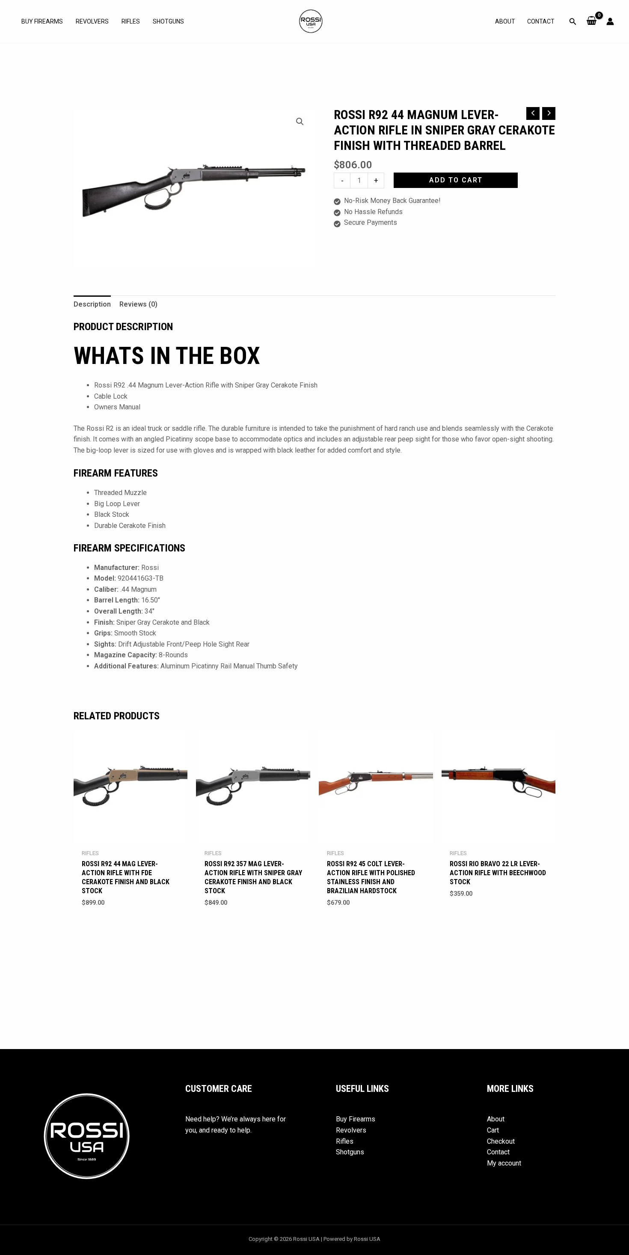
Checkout (501, 1141)
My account (504, 1163)
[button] (573, 21)
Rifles (131, 21)
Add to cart (456, 180)
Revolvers (92, 21)
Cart (493, 1130)
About (505, 21)
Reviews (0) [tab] (138, 304)
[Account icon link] (610, 21)
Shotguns (168, 21)
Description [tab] (92, 304)
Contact (541, 21)
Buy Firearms (42, 21)
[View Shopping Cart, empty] (591, 21)
